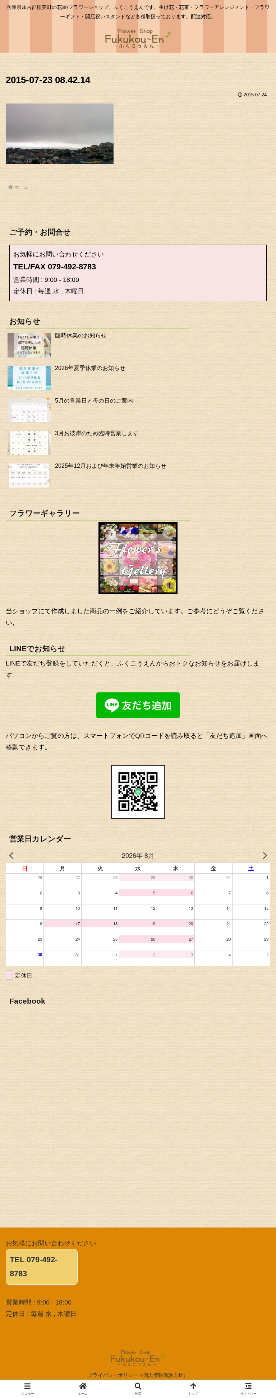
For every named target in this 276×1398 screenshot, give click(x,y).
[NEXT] (263, 855)
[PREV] (12, 855)
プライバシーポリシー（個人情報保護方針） (138, 1375)
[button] (254, 1089)
